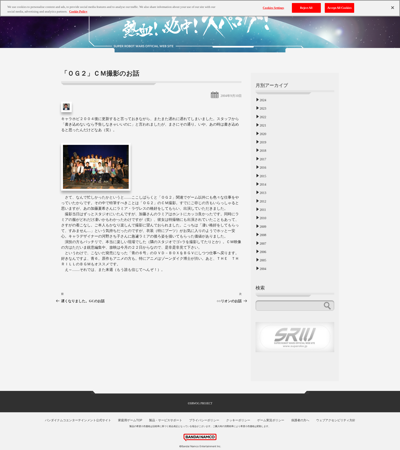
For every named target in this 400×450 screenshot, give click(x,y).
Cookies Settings (273, 8)
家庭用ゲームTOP (130, 420)
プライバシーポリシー (204, 420)
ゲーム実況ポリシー (270, 420)
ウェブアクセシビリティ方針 (335, 420)
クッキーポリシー (238, 420)
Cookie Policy (78, 11)
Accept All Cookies (339, 8)
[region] (200, 8)
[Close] (393, 8)
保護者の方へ (300, 420)
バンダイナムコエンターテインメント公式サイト (78, 420)
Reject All (306, 8)
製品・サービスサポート (165, 420)
